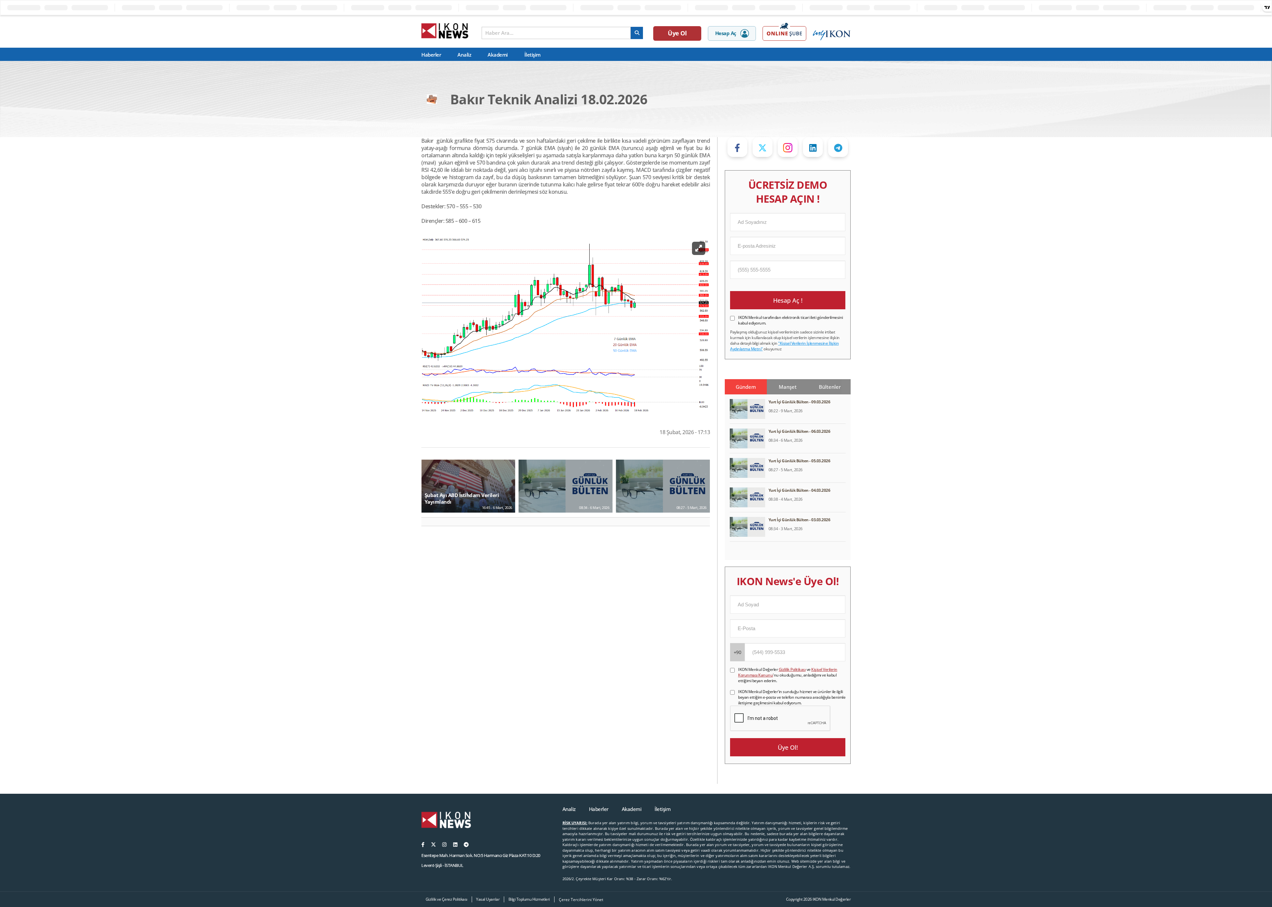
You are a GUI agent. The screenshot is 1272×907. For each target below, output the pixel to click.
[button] (429, 521)
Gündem (746, 386)
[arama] (637, 33)
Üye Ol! (788, 747)
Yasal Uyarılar (488, 899)
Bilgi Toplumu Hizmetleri (529, 899)
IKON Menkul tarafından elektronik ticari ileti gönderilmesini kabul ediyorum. (790, 320)
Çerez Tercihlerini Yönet (581, 899)
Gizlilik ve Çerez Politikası (446, 899)
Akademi (498, 54)
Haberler (431, 54)
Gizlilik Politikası (792, 669)
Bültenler (830, 386)
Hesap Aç (725, 33)
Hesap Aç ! (788, 300)
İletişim (532, 54)
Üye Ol (677, 33)
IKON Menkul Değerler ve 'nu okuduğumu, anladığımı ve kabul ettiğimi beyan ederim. (787, 675)
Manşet (788, 386)
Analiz (464, 54)
